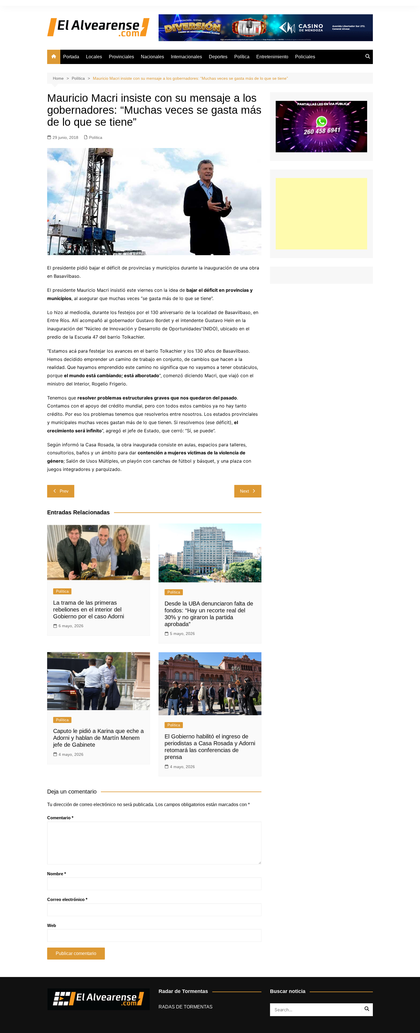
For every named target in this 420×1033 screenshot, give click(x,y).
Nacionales (152, 56)
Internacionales (186, 56)
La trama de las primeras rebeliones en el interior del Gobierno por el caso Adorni (88, 610)
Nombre (56, 873)
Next (244, 491)
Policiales (305, 56)
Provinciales (121, 56)
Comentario (60, 817)
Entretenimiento (272, 56)
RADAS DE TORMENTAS (186, 1006)
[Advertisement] (321, 213)
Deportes (218, 56)
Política (241, 56)
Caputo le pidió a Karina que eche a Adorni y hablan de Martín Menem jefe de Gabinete (98, 738)
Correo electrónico (67, 899)
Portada (71, 56)
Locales (94, 56)
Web (51, 925)
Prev (64, 491)
